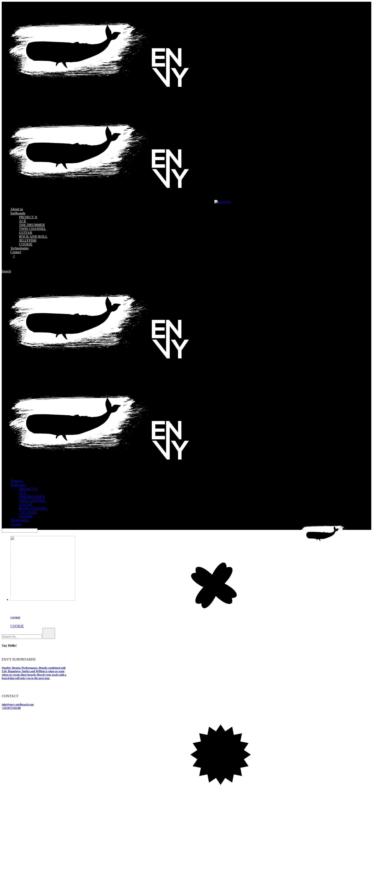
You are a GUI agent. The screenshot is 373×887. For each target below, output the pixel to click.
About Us (8, 590)
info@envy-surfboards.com (20, 546)
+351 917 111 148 (18, 550)
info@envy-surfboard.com (18, 704)
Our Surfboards (12, 597)
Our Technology (13, 604)
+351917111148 (11, 708)
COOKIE (15, 617)
